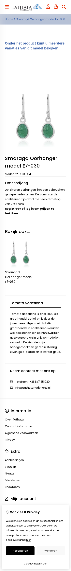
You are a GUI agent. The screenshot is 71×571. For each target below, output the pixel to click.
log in (30, 209)
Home (9, 19)
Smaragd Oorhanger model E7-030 (40, 19)
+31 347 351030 (40, 382)
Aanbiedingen (14, 460)
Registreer (13, 209)
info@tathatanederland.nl (32, 388)
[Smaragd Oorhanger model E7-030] (35, 146)
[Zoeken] (64, 7)
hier (28, 540)
